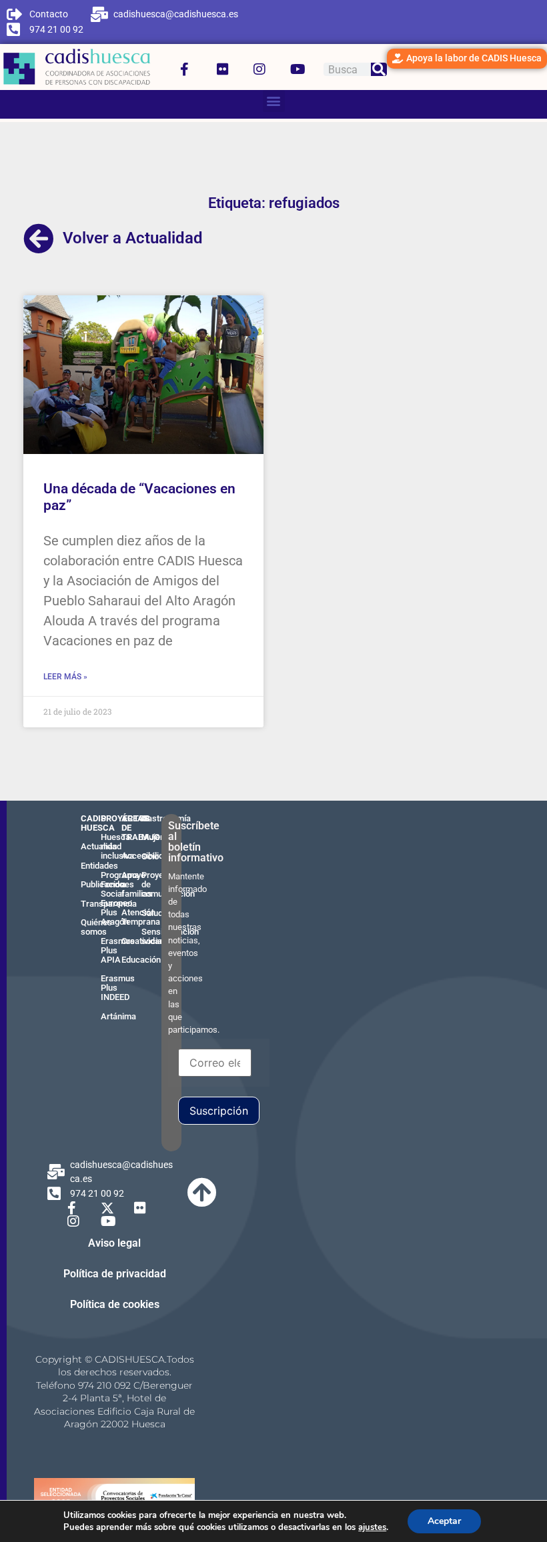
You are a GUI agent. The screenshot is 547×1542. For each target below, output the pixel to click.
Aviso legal (114, 1243)
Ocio (150, 856)
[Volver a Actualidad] (38, 238)
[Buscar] (379, 69)
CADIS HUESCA (98, 823)
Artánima (118, 1016)
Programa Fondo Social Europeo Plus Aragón (120, 898)
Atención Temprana (140, 917)
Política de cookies (114, 1304)
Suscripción (218, 1110)
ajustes (372, 1527)
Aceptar (444, 1521)
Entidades (99, 866)
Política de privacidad (114, 1273)
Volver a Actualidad (133, 238)
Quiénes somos (96, 927)
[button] (274, 101)
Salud (152, 913)
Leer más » (65, 676)
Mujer (152, 837)
